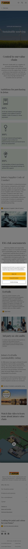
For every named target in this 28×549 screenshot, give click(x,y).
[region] (14, 274)
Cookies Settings (14, 282)
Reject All (14, 274)
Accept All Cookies (14, 278)
